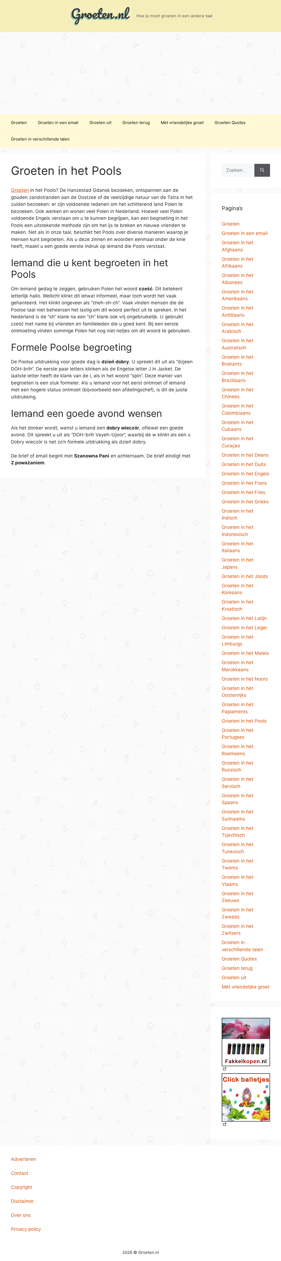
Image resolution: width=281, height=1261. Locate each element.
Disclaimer (22, 1201)
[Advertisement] (140, 73)
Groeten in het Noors (245, 679)
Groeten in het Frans (244, 483)
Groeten (19, 122)
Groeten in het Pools (244, 721)
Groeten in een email (58, 122)
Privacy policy (26, 1229)
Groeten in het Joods (245, 576)
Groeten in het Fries (243, 492)
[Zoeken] (262, 170)
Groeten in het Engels (245, 473)
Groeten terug (136, 122)
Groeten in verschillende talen (40, 139)
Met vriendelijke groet (182, 122)
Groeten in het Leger (244, 627)
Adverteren (23, 1159)
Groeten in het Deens (245, 455)
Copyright (21, 1187)
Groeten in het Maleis (245, 653)
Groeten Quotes (230, 122)
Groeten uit (100, 122)
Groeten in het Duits (244, 464)
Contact (19, 1173)
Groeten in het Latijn (244, 618)
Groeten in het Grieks (245, 501)
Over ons (21, 1215)
